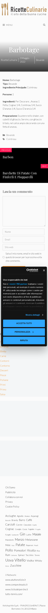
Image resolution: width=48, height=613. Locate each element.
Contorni (4, 360)
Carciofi (10, 524)
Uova (9, 560)
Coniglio (18, 529)
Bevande (10, 135)
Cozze (24, 529)
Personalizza (22, 332)
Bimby (3, 351)
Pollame (4, 380)
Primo (3, 389)
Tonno (37, 555)
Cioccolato (27, 525)
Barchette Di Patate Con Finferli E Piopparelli (20, 175)
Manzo (19, 539)
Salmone (14, 555)
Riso (38, 551)
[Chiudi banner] (44, 270)
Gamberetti (15, 535)
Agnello (20, 516)
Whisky (38, 560)
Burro (22, 519)
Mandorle (9, 540)
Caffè (29, 519)
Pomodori (20, 550)
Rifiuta (24, 340)
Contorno (5, 365)
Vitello (20, 560)
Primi (3, 384)
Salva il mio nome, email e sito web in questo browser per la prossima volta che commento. (24, 257)
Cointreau (11, 139)
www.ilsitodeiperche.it (16, 589)
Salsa (2, 394)
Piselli (36, 545)
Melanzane (31, 539)
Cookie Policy (12, 506)
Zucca (7, 566)
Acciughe (10, 515)
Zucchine (15, 565)
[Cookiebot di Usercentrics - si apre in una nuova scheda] (28, 270)
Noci (13, 545)
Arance (27, 516)
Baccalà (8, 520)
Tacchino (29, 555)
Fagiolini (31, 529)
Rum (7, 554)
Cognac (9, 528)
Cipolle (34, 525)
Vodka (30, 560)
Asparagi (34, 516)
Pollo (9, 550)
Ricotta (31, 550)
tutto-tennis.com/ (14, 594)
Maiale (36, 534)
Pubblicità (10, 492)
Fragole (38, 529)
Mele (7, 545)
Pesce (3, 375)
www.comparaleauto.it (16, 584)
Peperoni (29, 545)
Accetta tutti (24, 323)
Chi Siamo (10, 487)
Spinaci (21, 555)
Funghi (8, 535)
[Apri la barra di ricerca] (44, 25)
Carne (3, 356)
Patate (20, 545)
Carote (19, 524)
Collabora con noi (14, 497)
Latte (28, 534)
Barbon (8, 157)
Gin (22, 534)
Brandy (15, 520)
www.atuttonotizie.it (15, 579)
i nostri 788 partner (18, 284)
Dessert (4, 370)
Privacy (9, 501)
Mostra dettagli (33, 315)
